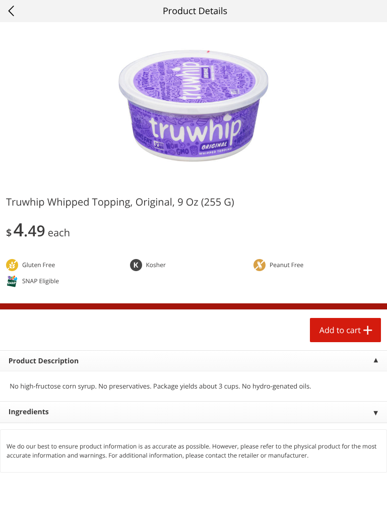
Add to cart (340, 330)
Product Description (44, 361)
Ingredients (29, 412)
